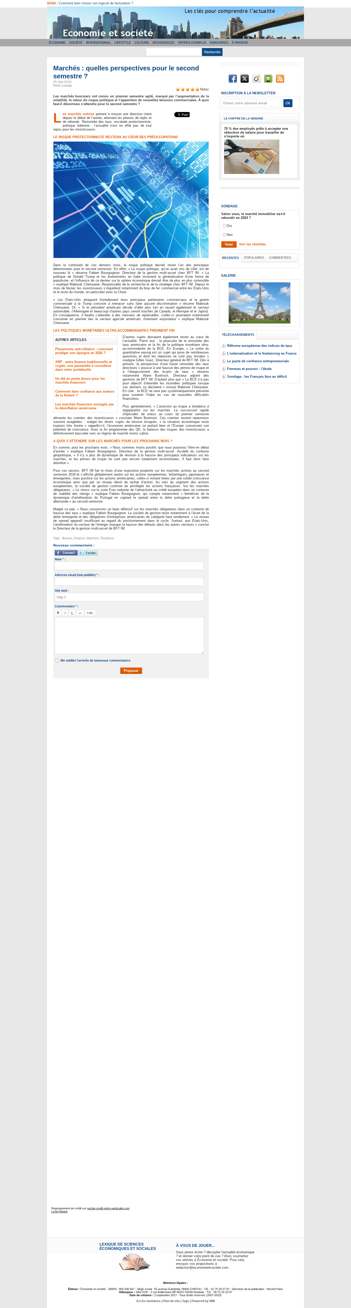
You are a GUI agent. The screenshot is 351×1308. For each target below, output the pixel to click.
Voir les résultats (252, 244)
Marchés (93, 538)
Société (75, 42)
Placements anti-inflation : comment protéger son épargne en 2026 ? (84, 351)
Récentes (230, 258)
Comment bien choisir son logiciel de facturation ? (96, 3)
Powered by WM (203, 1301)
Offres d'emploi (192, 42)
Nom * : (60, 559)
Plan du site (171, 1301)
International (98, 42)
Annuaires (218, 42)
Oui (229, 226)
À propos (240, 42)
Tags (185, 1301)
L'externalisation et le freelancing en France (262, 353)
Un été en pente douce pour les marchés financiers (80, 380)
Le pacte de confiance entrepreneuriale (258, 361)
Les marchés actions (79, 114)
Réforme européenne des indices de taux (259, 346)
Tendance (107, 538)
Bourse (67, 538)
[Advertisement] (134, 697)
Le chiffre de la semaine (243, 118)
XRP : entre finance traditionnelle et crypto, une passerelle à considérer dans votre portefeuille (83, 366)
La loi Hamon (59, 1211)
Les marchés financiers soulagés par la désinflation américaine (84, 406)
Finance (79, 538)
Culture (141, 42)
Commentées (280, 257)
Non (230, 235)
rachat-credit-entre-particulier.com (108, 1208)
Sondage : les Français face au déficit (257, 376)
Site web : (62, 590)
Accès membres (148, 1301)
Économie (57, 42)
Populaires (254, 257)
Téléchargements (238, 335)
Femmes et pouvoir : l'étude (249, 369)
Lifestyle (123, 42)
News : (53, 3)
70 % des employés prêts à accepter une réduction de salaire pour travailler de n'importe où (256, 132)
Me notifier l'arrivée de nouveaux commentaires (96, 660)
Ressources (163, 42)
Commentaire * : (67, 606)
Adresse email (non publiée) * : (77, 575)
